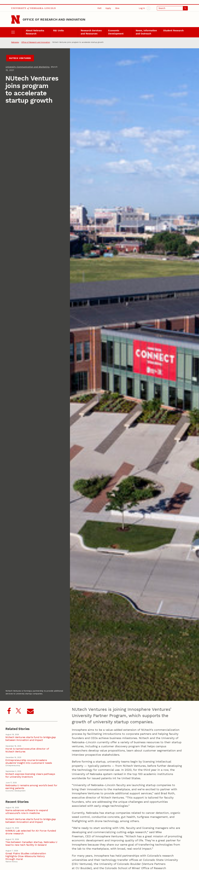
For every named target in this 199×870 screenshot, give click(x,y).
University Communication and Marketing (27, 67)
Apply (108, 8)
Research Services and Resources (91, 32)
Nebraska (15, 42)
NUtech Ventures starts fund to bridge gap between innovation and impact (30, 738)
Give (117, 8)
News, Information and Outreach (146, 32)
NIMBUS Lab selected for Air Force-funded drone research (30, 832)
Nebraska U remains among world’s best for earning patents (31, 787)
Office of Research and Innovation (54, 19)
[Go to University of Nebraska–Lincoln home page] (15, 19)
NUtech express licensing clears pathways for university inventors (30, 775)
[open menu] (17, 32)
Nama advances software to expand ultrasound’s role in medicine (26, 812)
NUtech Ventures (20, 58)
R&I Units (58, 30)
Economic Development (115, 32)
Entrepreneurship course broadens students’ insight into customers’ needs (28, 761)
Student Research (173, 30)
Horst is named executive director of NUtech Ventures (27, 750)
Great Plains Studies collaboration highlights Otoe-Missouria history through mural (25, 856)
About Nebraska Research (35, 32)
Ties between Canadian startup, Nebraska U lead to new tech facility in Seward (31, 843)
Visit (99, 8)
